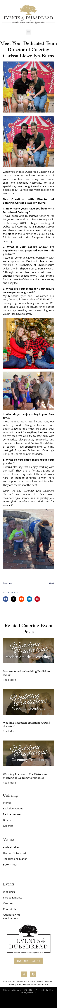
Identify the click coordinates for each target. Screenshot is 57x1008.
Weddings (9, 891)
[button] (28, 32)
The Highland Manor (15, 858)
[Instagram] (24, 974)
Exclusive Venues (13, 808)
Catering (8, 903)
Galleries (8, 825)
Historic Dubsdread (14, 853)
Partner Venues (12, 814)
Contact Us (9, 909)
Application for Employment (11, 916)
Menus (7, 802)
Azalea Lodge (11, 847)
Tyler (24, 296)
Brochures (9, 820)
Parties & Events (12, 897)
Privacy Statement (28, 992)
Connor (13, 299)
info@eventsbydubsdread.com (32, 984)
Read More (9, 679)
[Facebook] (33, 974)
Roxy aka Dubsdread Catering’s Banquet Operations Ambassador (28, 452)
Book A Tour (10, 864)
